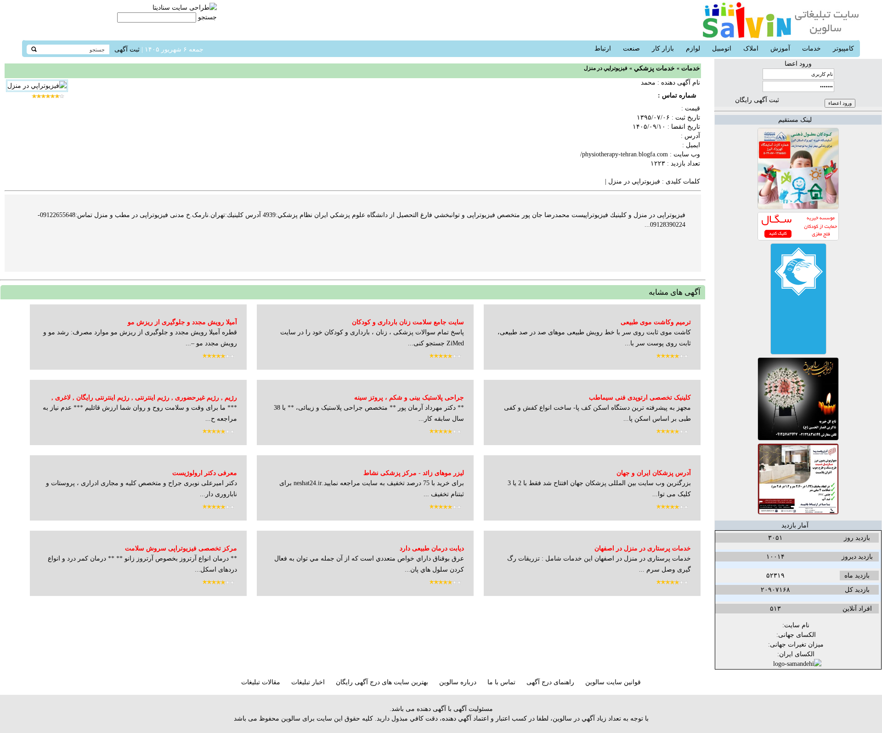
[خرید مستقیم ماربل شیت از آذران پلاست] (798, 512)
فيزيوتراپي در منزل (634, 181)
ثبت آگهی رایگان (757, 100)
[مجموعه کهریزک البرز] (798, 207)
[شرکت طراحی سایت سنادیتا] (185, 7)
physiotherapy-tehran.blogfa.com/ (624, 154)
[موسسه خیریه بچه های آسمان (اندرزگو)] (798, 352)
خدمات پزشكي (654, 68)
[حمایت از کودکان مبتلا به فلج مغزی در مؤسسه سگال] (798, 238)
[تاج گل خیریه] (798, 438)
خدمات (690, 68)
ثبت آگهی (127, 49)
